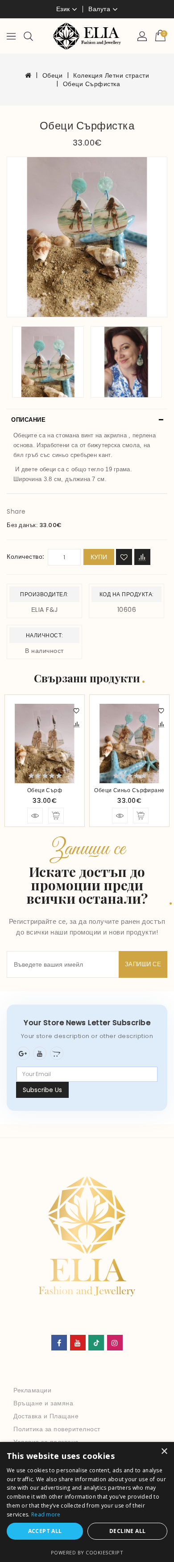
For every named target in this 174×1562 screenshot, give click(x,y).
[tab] (87, 420)
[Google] (23, 1053)
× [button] (164, 1451)
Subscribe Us (42, 1089)
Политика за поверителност (56, 1429)
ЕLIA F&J (44, 609)
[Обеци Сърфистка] (87, 237)
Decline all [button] (127, 1531)
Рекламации (32, 1390)
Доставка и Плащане (46, 1416)
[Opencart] (56, 1053)
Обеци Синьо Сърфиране (129, 790)
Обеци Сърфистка (91, 83)
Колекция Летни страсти (111, 75)
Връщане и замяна (43, 1403)
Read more (46, 1514)
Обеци (52, 75)
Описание (28, 419)
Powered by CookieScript (87, 1552)
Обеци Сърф (44, 790)
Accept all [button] (45, 1531)
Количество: (25, 557)
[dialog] (87, 1502)
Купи (99, 557)
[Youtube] (39, 1053)
